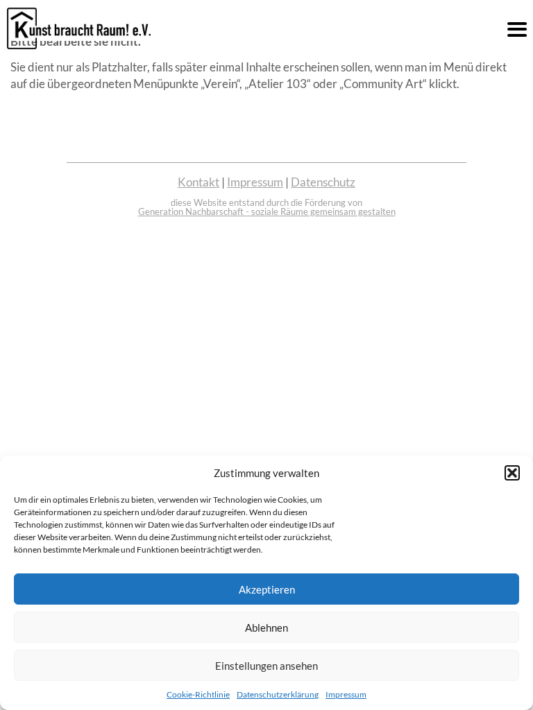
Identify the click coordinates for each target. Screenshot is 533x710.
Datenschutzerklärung (278, 694)
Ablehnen (266, 627)
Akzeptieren (267, 589)
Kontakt (198, 182)
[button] (512, 473)
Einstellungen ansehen (266, 665)
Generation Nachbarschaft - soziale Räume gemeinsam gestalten (267, 211)
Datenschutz (323, 182)
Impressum (345, 694)
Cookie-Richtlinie (198, 694)
